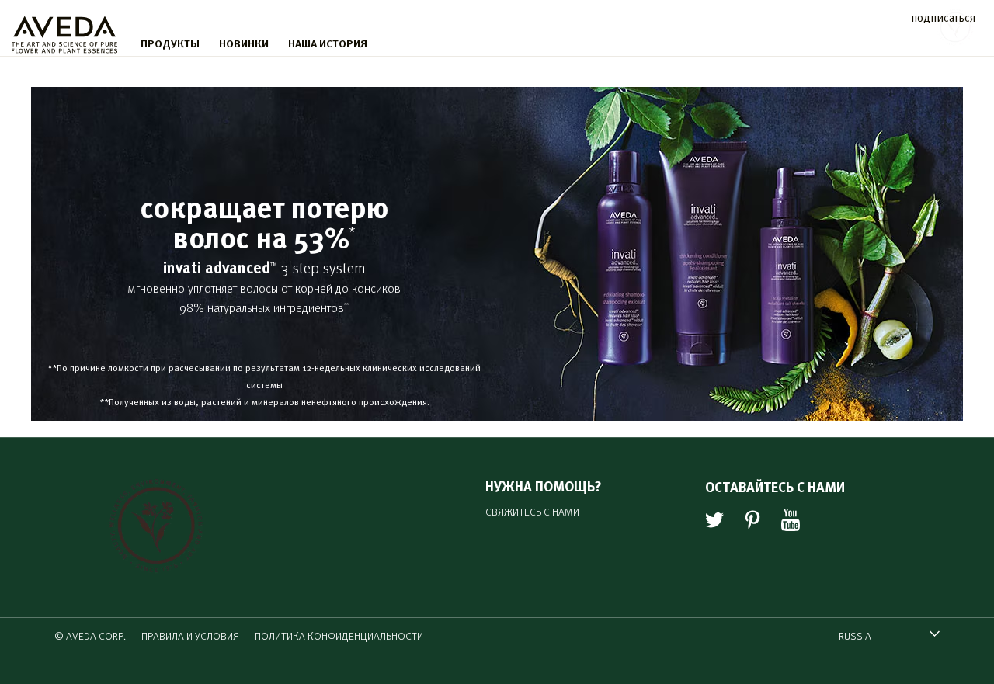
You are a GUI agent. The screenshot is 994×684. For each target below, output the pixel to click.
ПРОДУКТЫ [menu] (170, 42)
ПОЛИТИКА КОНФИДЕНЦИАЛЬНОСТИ (339, 635)
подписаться (943, 17)
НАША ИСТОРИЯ (327, 42)
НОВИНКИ (244, 42)
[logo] (64, 31)
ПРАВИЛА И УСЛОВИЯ (190, 635)
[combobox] (889, 635)
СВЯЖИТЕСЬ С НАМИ (532, 511)
